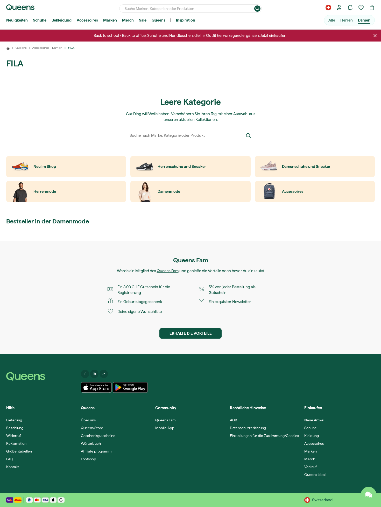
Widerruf (13, 436)
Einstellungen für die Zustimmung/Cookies (264, 436)
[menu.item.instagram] (94, 374)
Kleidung (311, 436)
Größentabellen (19, 451)
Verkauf (310, 467)
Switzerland (322, 500)
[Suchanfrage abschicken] (257, 8)
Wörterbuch (91, 443)
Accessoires (87, 20)
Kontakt (12, 467)
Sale (142, 20)
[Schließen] (375, 36)
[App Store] (96, 387)
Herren (346, 20)
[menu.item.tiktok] (104, 374)
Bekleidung (62, 20)
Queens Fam (168, 271)
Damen (364, 20)
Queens (158, 20)
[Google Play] (130, 387)
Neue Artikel (314, 420)
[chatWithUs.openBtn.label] (368, 494)
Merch (128, 20)
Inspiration (185, 20)
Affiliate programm (96, 451)
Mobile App (164, 428)
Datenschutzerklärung (248, 428)
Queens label (315, 474)
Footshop (88, 459)
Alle (331, 20)
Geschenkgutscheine (98, 436)
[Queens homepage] (20, 7)
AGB (233, 420)
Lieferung (14, 420)
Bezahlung (14, 428)
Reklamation (16, 443)
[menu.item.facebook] (85, 374)
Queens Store (92, 428)
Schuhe (39, 20)
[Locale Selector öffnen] (328, 7)
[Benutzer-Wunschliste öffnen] (361, 7)
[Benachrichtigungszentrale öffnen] (350, 7)
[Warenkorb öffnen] (372, 7)
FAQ (9, 459)
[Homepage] (41, 376)
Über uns (88, 420)
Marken (110, 20)
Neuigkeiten (17, 20)
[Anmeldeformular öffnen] (339, 7)
